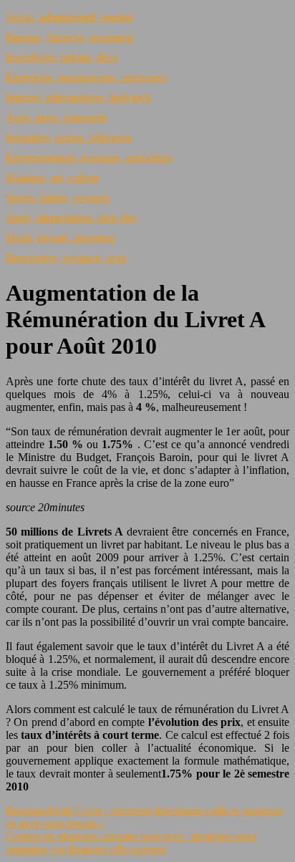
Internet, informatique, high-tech (78, 98)
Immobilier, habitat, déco (61, 58)
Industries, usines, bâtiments (69, 138)
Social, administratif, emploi (69, 17)
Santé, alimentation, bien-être (71, 218)
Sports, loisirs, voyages (58, 198)
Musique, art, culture (52, 178)
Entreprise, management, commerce (86, 78)
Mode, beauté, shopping (60, 238)
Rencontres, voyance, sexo (66, 258)
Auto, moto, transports (56, 118)
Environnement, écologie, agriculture (89, 158)
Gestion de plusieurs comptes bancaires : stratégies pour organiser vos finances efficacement (131, 843)
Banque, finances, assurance (69, 38)
